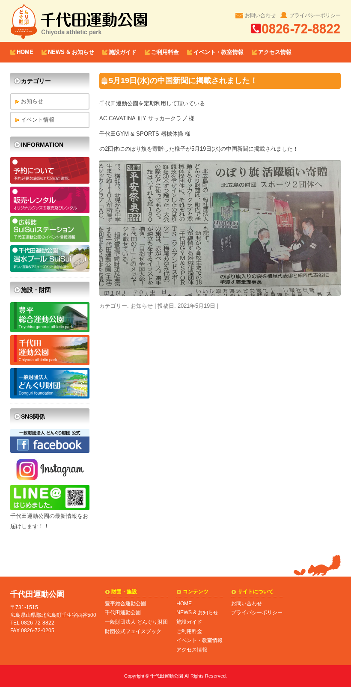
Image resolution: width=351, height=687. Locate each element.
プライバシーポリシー (315, 15)
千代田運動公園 (123, 613)
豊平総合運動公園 (125, 604)
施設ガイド (123, 52)
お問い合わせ (260, 15)
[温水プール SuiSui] (49, 270)
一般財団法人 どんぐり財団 (136, 622)
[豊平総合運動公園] (49, 330)
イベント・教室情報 (218, 52)
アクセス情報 (275, 52)
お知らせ (142, 306)
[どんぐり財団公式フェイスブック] (49, 451)
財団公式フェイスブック (133, 631)
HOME (25, 52)
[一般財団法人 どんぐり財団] (49, 396)
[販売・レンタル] (49, 211)
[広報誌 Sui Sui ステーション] (49, 240)
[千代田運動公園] (49, 363)
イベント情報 (37, 119)
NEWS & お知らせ (71, 52)
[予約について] (49, 181)
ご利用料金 (165, 52)
